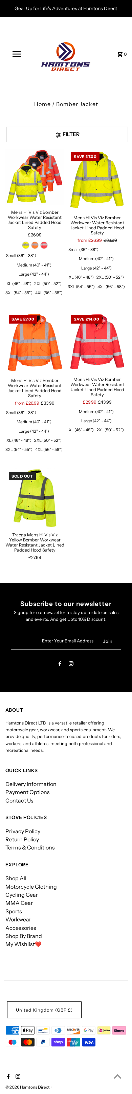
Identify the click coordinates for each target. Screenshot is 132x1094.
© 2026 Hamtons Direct (27, 1087)
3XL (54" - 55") (18, 292)
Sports (13, 911)
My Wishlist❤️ (23, 944)
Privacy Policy (22, 831)
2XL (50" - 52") (48, 283)
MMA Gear (19, 902)
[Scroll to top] (117, 1076)
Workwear (18, 919)
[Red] (44, 245)
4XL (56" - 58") (49, 292)
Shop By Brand (23, 936)
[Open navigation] (16, 54)
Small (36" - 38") (21, 255)
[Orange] (34, 245)
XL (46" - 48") (18, 283)
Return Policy (22, 839)
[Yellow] (25, 245)
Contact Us (19, 800)
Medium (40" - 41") (34, 265)
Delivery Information (31, 784)
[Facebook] (60, 664)
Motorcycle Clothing (31, 886)
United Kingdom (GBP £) (44, 1010)
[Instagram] (71, 664)
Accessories (20, 927)
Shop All (15, 878)
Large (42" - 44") (34, 274)
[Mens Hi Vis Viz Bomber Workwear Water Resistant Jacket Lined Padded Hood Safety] (34, 177)
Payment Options (27, 792)
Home (42, 104)
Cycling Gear (21, 894)
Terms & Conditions (30, 847)
